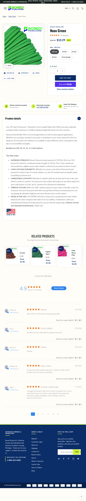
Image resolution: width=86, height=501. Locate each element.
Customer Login (36, 442)
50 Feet (64, 52)
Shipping (34, 448)
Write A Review (59, 288)
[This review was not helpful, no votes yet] (79, 320)
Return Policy (36, 455)
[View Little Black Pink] (69, 255)
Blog (33, 471)
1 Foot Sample (65, 57)
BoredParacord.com (15, 485)
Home (4, 16)
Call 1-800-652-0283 (42, 107)
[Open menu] (4, 8)
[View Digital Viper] (43, 256)
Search (33, 458)
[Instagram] (73, 459)
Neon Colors (12, 16)
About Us (34, 445)
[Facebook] (63, 459)
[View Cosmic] (17, 256)
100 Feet (54, 52)
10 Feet (54, 57)
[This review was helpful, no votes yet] (75, 320)
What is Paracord (37, 461)
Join (77, 452)
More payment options (65, 89)
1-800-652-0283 (14, 460)
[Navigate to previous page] (28, 414)
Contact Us (35, 451)
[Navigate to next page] (58, 414)
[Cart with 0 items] (82, 8)
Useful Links (35, 464)
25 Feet (74, 52)
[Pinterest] (68, 459)
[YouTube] (78, 459)
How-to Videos (36, 467)
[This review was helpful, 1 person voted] (75, 379)
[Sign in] (77, 8)
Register (34, 439)
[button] (24, 45)
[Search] (73, 8)
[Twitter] (59, 459)
